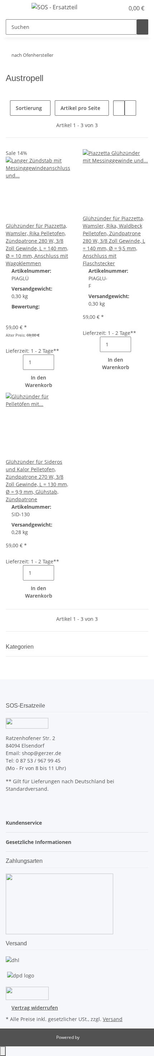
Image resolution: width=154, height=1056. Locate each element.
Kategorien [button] (20, 647)
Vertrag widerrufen (34, 1007)
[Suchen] (142, 27)
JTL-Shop (89, 1037)
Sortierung (29, 108)
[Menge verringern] (17, 362)
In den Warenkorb (38, 381)
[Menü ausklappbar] (15, 8)
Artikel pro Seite (80, 108)
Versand (112, 1019)
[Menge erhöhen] (60, 362)
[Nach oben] (3, 1051)
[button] (111, 8)
